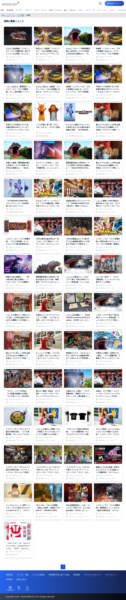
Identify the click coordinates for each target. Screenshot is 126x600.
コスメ (112, 10)
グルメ (81, 10)
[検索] (100, 3)
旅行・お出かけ (70, 10)
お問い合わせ (21, 579)
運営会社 (9, 575)
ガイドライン (110, 575)
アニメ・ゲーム (40, 10)
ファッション (102, 10)
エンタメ (19, 10)
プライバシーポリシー (92, 575)
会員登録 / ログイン (114, 3)
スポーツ (28, 10)
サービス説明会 (39, 575)
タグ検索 (20, 15)
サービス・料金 (23, 575)
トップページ (9, 15)
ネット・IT (90, 10)
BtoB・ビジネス (55, 10)
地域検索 (9, 10)
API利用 (9, 579)
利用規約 (76, 575)
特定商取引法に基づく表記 (59, 575)
